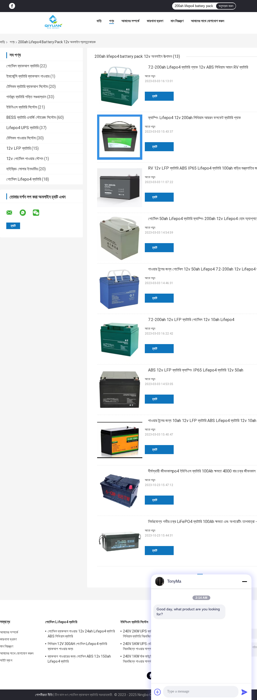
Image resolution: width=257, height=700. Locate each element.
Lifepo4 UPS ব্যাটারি (22, 127)
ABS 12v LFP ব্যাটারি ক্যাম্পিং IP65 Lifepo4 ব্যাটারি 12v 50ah (195, 370)
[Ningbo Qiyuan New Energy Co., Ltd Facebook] (12, 6)
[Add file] (157, 691)
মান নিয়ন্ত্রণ (177, 21)
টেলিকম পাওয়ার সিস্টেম (21, 138)
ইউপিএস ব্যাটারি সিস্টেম (21, 107)
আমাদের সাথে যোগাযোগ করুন (207, 21)
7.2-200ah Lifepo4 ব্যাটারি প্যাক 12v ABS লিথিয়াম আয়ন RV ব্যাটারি (198, 67)
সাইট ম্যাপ (6, 660)
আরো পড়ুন (150, 76)
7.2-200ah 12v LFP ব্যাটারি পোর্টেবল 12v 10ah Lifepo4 (191, 319)
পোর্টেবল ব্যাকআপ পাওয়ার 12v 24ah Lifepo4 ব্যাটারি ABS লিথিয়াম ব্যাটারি (81, 633)
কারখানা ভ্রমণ (155, 21)
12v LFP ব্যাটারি (18, 148)
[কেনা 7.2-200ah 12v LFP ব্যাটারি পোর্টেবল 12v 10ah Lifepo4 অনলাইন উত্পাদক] (119, 339)
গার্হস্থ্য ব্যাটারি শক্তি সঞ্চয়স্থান (26, 96)
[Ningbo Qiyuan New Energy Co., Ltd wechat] (39, 213)
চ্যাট (154, 96)
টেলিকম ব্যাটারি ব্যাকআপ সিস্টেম (27, 86)
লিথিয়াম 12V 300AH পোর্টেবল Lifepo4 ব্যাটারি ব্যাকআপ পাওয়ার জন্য (77, 646)
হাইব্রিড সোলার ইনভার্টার (22, 169)
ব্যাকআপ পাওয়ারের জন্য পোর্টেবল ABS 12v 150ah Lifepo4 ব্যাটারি (79, 658)
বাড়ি (99, 21)
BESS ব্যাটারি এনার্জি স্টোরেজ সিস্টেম (31, 117)
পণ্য (111, 21)
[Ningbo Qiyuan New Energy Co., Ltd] (53, 22)
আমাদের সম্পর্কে (130, 21)
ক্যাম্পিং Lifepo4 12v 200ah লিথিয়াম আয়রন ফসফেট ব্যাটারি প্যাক (194, 117)
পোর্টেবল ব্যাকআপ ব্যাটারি (22, 66)
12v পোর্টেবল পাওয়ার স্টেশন (24, 158)
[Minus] (244, 581)
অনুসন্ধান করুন (226, 6)
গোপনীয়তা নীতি (44, 695)
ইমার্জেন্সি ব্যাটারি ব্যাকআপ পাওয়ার (27, 76)
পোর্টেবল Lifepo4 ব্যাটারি (23, 179)
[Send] (244, 691)
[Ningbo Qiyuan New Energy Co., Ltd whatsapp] (26, 213)
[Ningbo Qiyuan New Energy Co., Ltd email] (12, 213)
